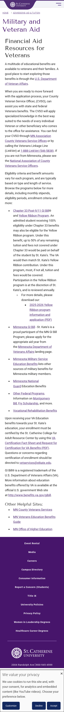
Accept (53, 705)
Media (32, 552)
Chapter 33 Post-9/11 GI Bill (31, 210)
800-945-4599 (44, 664)
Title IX (32, 596)
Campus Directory (32, 569)
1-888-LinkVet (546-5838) (37, 150)
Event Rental (32, 543)
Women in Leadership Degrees (32, 622)
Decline (39, 705)
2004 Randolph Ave (22, 664)
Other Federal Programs (28, 393)
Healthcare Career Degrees (32, 630)
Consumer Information (32, 578)
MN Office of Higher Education (32, 529)
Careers (32, 561)
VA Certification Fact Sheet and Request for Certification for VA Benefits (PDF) (31, 443)
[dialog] (32, 691)
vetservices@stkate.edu (35, 462)
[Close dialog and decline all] (61, 672)
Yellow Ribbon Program (34, 215)
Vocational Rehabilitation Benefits (35, 410)
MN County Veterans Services (32, 509)
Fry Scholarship (28, 403)
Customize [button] (11, 705)
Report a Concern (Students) (32, 587)
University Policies (32, 604)
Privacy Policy (32, 613)
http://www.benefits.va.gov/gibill (29, 495)
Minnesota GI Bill (24, 327)
